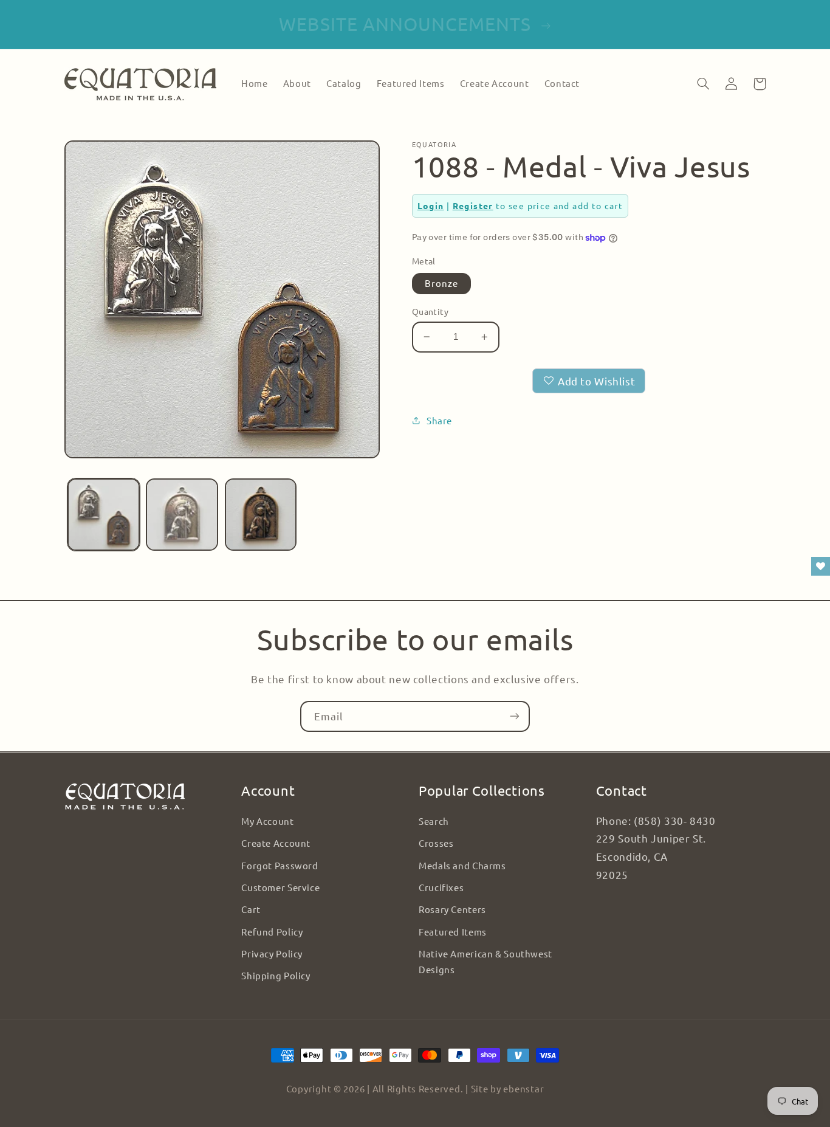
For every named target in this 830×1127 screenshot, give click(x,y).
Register (473, 205)
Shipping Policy (275, 975)
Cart (251, 909)
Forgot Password (279, 865)
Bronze (441, 283)
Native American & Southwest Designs (485, 961)
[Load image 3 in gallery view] (261, 514)
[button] (704, 84)
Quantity (430, 311)
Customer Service (280, 887)
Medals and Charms (462, 865)
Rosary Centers (452, 909)
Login (430, 205)
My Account (267, 821)
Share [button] (439, 420)
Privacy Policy (272, 953)
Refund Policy (272, 931)
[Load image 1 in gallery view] (103, 514)
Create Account (275, 843)
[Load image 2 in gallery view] (182, 514)
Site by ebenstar (507, 1088)
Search (434, 821)
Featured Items (453, 931)
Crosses (436, 843)
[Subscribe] (515, 716)
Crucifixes (441, 887)
